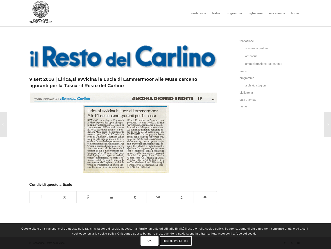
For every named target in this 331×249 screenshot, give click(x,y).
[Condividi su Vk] (158, 197)
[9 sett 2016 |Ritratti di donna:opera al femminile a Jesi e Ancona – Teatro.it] (3, 124)
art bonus (251, 56)
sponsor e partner (256, 48)
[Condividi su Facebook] (41, 197)
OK (149, 241)
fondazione (247, 41)
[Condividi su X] (64, 197)
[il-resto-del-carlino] (123, 56)
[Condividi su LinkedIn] (111, 197)
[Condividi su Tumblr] (135, 197)
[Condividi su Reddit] (181, 197)
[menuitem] (198, 13)
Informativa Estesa (175, 241)
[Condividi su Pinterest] (88, 197)
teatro (243, 71)
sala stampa (248, 99)
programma (247, 78)
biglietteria (246, 92)
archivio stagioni (255, 85)
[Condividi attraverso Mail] (205, 197)
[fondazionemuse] (40, 13)
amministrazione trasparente (263, 63)
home (243, 106)
